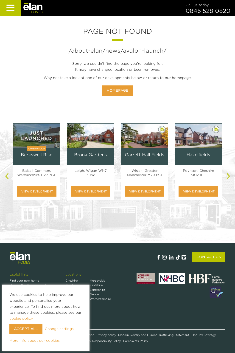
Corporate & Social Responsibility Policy (93, 341)
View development (37, 191)
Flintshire (96, 285)
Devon (94, 294)
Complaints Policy (135, 341)
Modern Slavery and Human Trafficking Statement (153, 335)
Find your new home (24, 280)
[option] (37, 165)
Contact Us (208, 257)
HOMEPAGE (117, 90)
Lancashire (97, 289)
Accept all (26, 329)
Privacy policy (106, 335)
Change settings (59, 329)
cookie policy (21, 318)
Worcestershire (100, 299)
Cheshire (71, 280)
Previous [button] (7, 176)
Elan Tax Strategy (203, 335)
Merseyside (97, 280)
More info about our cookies (34, 341)
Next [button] (229, 176)
